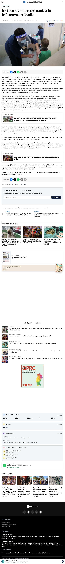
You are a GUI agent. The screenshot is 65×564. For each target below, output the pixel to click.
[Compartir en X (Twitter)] (14, 72)
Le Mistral (25, 553)
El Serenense (12, 543)
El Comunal (4, 543)
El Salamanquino (56, 544)
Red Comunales (7, 20)
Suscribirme (56, 197)
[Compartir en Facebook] (11, 72)
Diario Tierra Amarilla (40, 536)
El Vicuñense (28, 543)
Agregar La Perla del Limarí (53, 21)
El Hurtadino (52, 543)
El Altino (49, 536)
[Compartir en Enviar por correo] (21, 72)
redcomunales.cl (6, 522)
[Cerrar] (63, 561)
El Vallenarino (55, 536)
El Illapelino (48, 544)
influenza (32, 208)
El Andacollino (44, 543)
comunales (25, 208)
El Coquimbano (20, 543)
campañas (17, 208)
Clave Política (18, 553)
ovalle (38, 208)
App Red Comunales (48, 553)
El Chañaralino (13, 536)
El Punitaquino (24, 544)
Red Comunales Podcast (35, 553)
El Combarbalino (33, 544)
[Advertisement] (32, 284)
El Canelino (41, 544)
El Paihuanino (36, 543)
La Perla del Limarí (14, 544)
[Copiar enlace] (25, 72)
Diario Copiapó (30, 536)
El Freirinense (11, 538)
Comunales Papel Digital (8, 553)
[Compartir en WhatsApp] (18, 72)
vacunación (44, 208)
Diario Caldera (21, 536)
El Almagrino (5, 536)
